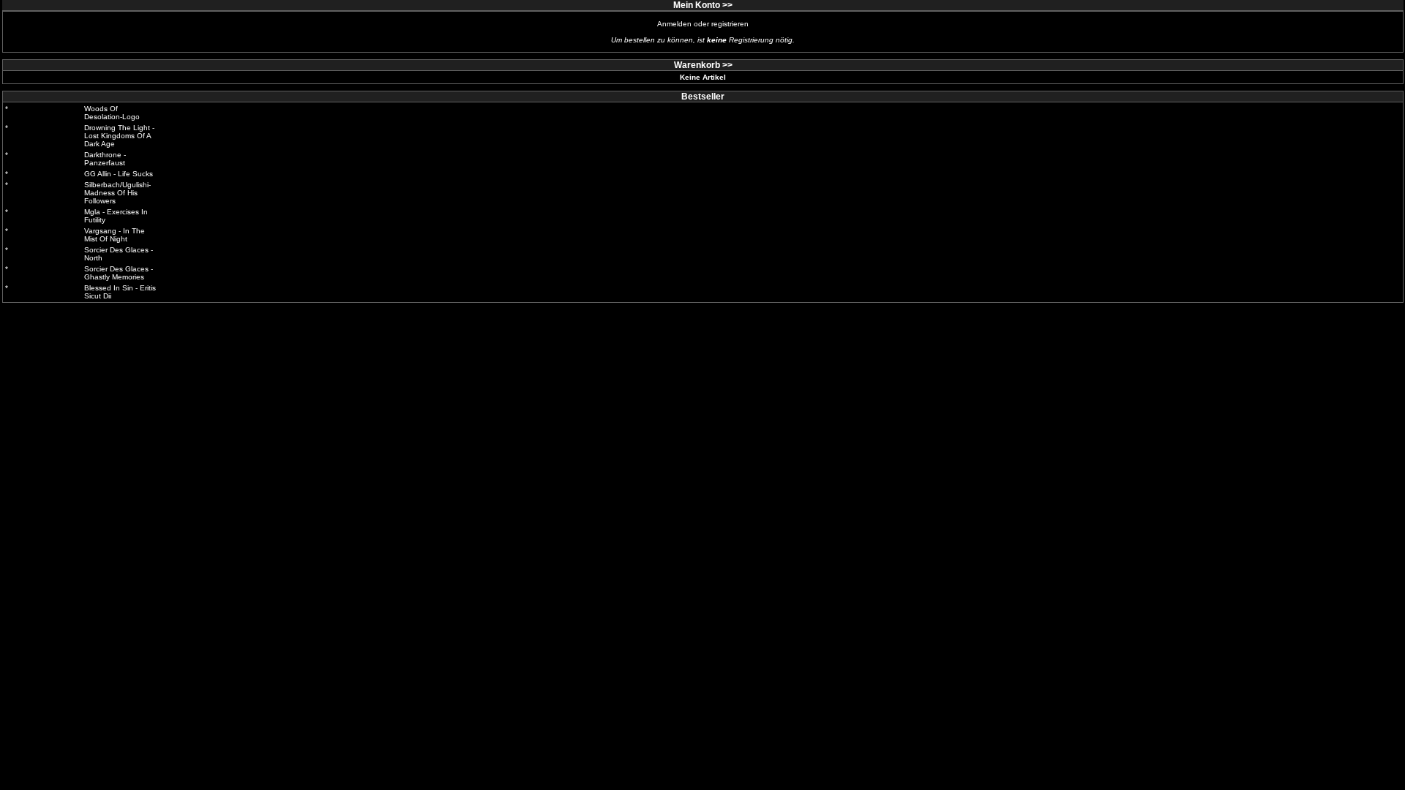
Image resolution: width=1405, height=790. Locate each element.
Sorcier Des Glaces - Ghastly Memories (118, 273)
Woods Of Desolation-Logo (112, 113)
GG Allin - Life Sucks (118, 174)
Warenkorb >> (703, 65)
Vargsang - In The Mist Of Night (114, 235)
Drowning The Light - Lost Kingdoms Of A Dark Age (119, 136)
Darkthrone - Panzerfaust (105, 159)
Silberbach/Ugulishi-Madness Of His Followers (117, 193)
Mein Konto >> (703, 5)
